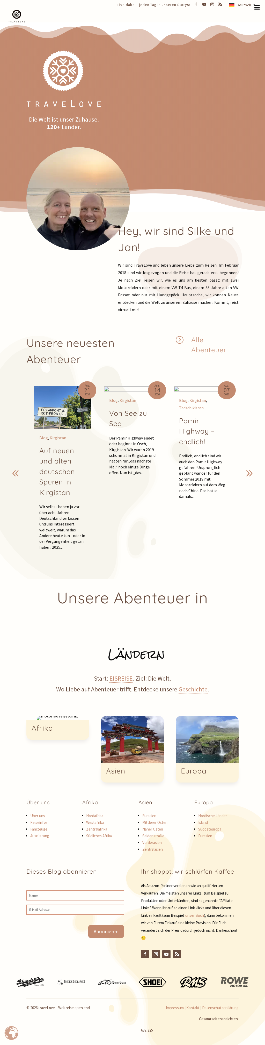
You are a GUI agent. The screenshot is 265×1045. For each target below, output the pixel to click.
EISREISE (121, 678)
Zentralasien (152, 849)
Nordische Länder (212, 815)
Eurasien (149, 815)
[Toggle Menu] (257, 7)
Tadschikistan (191, 407)
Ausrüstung (39, 835)
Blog (43, 437)
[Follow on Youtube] (166, 954)
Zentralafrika (96, 829)
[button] (249, 473)
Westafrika (95, 822)
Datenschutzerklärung (220, 1007)
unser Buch (194, 915)
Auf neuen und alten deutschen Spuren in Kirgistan (57, 471)
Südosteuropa (209, 829)
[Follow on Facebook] (145, 954)
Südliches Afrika (99, 835)
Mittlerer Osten (154, 822)
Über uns (37, 815)
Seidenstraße (153, 835)
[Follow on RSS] (177, 954)
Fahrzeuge (38, 829)
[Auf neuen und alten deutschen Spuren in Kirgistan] (62, 407)
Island (203, 822)
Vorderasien (152, 842)
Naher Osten (152, 829)
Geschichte (193, 689)
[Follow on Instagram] (156, 954)
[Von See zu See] (132, 389)
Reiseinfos (39, 822)
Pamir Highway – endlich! (197, 431)
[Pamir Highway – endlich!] (202, 389)
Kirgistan (58, 437)
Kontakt (193, 1007)
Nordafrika (94, 815)
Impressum (175, 1007)
